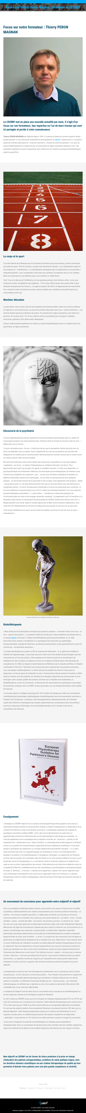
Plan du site (54, 1110)
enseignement (32, 1088)
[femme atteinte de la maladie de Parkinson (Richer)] (43, 576)
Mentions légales (18, 1110)
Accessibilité (46, 1110)
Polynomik (70, 1110)
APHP (57, 140)
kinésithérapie (49, 1088)
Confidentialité (36, 1110)
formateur (40, 1088)
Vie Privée (28, 1110)
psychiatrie (58, 1088)
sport (64, 1088)
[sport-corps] (43, 211)
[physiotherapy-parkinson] (43, 771)
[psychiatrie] (43, 385)
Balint (14, 638)
